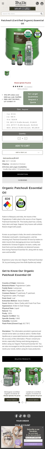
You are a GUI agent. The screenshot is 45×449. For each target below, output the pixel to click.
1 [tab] (19, 402)
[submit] (41, 13)
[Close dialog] (43, 427)
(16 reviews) (28, 87)
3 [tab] (26, 402)
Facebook (16, 416)
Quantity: (22, 134)
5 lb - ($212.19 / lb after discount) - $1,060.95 (21, 122)
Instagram (29, 416)
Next (43, 381)
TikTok (20, 416)
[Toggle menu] (2, 3)
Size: (22, 109)
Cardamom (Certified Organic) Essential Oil (33, 393)
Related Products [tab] (22, 359)
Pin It (25, 416)
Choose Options (12, 400)
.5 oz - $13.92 (11, 114)
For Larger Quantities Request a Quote (33, 98)
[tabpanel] (12, 382)
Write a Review (22, 89)
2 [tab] (22, 402)
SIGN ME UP (33, 444)
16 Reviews (22, 180)
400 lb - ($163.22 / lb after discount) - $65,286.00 (22, 128)
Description (22, 174)
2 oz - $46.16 (10, 117)
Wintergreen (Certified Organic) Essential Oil (12, 393)
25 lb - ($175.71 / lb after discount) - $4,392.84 (22, 125)
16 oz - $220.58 (11, 119)
